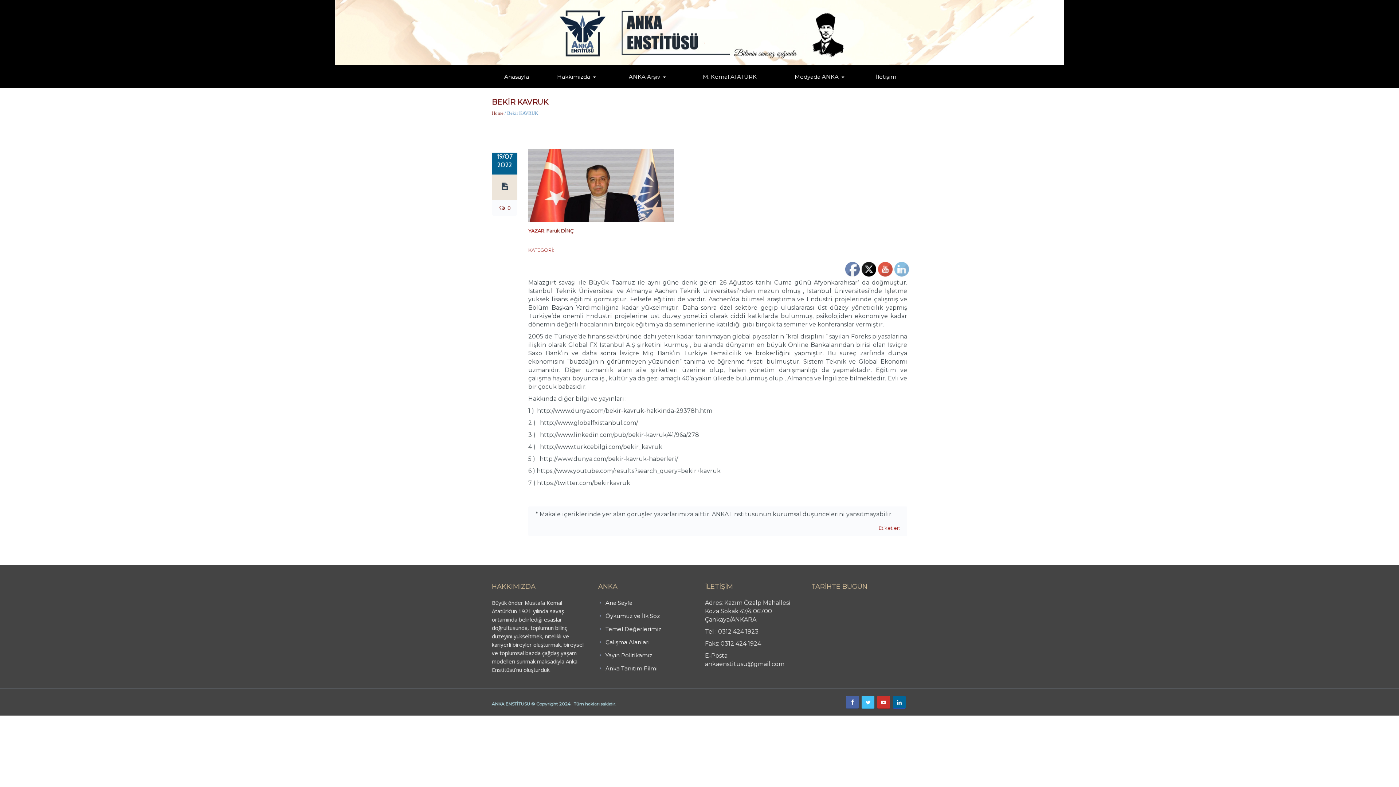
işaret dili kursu (114, 719)
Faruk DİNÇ (560, 231)
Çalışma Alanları (628, 642)
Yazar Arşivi (636, 87)
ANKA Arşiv (644, 76)
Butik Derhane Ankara (27, 719)
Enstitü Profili (566, 87)
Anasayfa (516, 76)
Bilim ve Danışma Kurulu (577, 86)
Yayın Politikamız (629, 655)
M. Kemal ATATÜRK (730, 76)
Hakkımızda (573, 76)
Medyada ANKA (817, 76)
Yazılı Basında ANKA (813, 86)
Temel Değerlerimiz (606, 86)
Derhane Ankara (75, 719)
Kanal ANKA (799, 87)
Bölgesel (649, 86)
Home (497, 113)
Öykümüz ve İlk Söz (608, 87)
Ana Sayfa (619, 602)
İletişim (886, 76)
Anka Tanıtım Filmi (632, 668)
